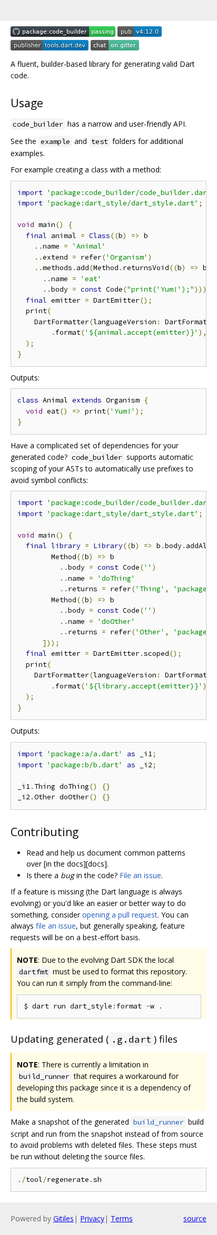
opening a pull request (119, 915)
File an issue (140, 875)
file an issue (56, 926)
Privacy (92, 1218)
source (194, 1218)
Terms (122, 1218)
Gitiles (63, 1218)
